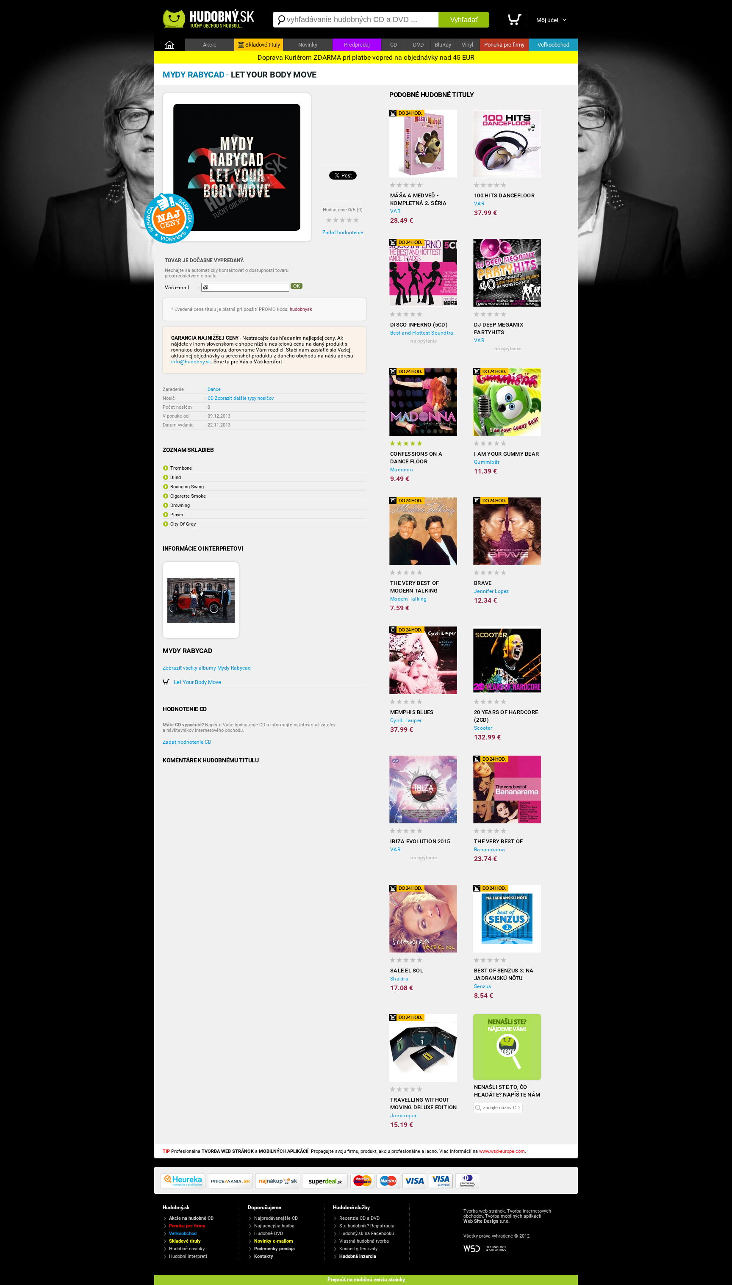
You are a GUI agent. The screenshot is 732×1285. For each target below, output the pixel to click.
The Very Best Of (498, 841)
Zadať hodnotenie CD (187, 742)
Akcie (209, 45)
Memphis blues (411, 712)
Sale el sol (406, 970)
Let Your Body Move (197, 682)
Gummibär (486, 462)
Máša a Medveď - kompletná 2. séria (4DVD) (418, 199)
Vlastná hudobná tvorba (364, 1241)
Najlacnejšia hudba (274, 1226)
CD (393, 45)
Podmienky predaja (274, 1249)
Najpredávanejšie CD (276, 1218)
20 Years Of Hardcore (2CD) (506, 716)
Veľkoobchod (553, 45)
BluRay (443, 45)
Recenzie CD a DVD (359, 1218)
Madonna (401, 470)
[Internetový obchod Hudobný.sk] (209, 19)
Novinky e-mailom (273, 1241)
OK (296, 285)
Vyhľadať (464, 19)
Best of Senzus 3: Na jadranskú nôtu (503, 974)
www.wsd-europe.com (502, 1151)
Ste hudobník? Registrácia (366, 1226)
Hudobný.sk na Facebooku (366, 1233)
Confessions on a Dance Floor (416, 458)
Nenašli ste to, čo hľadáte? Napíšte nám (507, 1091)
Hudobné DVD (268, 1233)
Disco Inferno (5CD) (419, 324)
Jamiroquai (404, 1116)
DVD (418, 45)
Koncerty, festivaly (358, 1249)
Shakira (399, 979)
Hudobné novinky (187, 1249)
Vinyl (467, 45)
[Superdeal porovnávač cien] (326, 1187)
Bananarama (489, 850)
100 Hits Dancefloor (504, 195)
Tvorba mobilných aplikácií (513, 1216)
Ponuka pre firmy (504, 45)
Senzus (482, 986)
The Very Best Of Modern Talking (414, 587)
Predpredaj (357, 45)
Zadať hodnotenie (342, 232)
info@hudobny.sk (191, 362)
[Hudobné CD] (231, 1187)
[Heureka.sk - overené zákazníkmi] (184, 1187)
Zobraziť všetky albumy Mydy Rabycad (207, 668)
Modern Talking (408, 599)
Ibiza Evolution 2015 (420, 841)
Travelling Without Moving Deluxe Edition (423, 1104)
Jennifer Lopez (491, 591)
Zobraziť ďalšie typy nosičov (244, 398)
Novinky (307, 45)
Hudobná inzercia (357, 1256)
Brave (482, 583)
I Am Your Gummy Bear (506, 454)
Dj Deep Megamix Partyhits (498, 328)
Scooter (483, 728)
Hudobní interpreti (188, 1256)
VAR (395, 211)
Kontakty (263, 1256)
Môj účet (547, 20)
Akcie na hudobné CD (191, 1218)
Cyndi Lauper (405, 720)
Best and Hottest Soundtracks (423, 333)
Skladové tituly (262, 45)
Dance (214, 389)
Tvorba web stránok (484, 1211)
